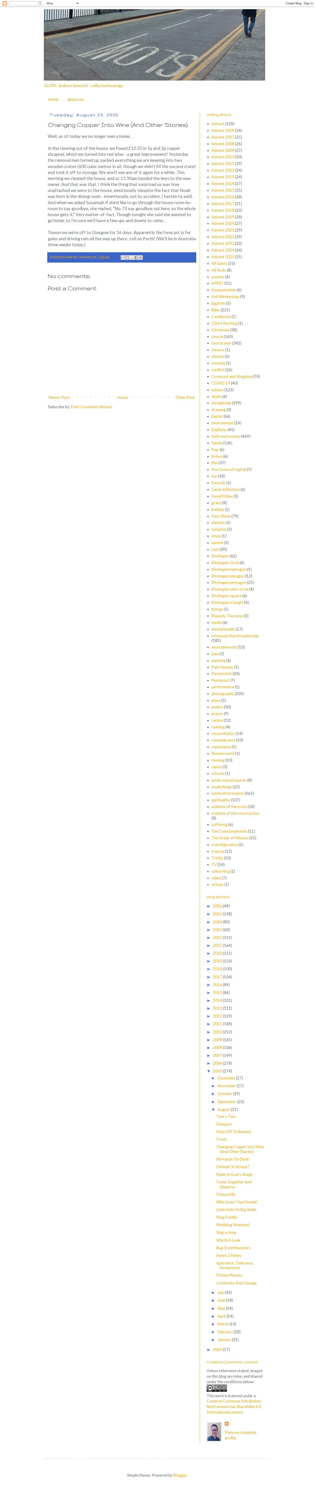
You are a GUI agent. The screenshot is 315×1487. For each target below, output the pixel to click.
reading (218, 727)
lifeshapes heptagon (228, 569)
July (221, 1292)
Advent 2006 (222, 130)
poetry (217, 706)
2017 (218, 976)
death (216, 396)
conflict (218, 369)
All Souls (218, 270)
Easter (217, 416)
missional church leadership (235, 635)
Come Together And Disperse (234, 1184)
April (221, 1316)
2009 (218, 1039)
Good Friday (222, 496)
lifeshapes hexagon (227, 576)
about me (75, 99)
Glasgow (224, 1124)
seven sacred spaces (229, 780)
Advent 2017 (222, 203)
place (215, 700)
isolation (218, 529)
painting (218, 660)
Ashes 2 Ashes (228, 1255)
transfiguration (224, 844)
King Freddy (226, 1217)
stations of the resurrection (235, 813)
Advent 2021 (222, 230)
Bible (215, 309)
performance (222, 686)
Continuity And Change (236, 1283)
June (221, 1300)
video (216, 877)
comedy (218, 363)
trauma (217, 851)
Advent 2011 (222, 163)
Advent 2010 (222, 156)
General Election (225, 489)
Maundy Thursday (227, 615)
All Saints (219, 263)
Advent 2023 (222, 243)
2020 (218, 953)
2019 (218, 961)
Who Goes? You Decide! (237, 1202)
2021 (218, 945)
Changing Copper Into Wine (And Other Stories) (240, 1149)
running (218, 760)
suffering (219, 824)
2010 (218, 1031)
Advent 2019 (222, 216)
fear (215, 449)
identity (218, 522)
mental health (223, 629)
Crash (221, 1139)
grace (216, 502)
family (216, 443)
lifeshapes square (226, 595)
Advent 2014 (222, 183)
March (223, 1324)
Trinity (217, 857)
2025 (218, 913)
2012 (218, 1016)
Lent (215, 549)
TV (214, 864)
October (225, 1093)
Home (122, 397)
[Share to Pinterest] (140, 257)
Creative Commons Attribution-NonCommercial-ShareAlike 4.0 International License (234, 1407)
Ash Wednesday (225, 296)
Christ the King (224, 323)
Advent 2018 (222, 210)
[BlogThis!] (127, 257)
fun (214, 476)
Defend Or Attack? (232, 1166)
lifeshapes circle (225, 562)
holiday (217, 509)
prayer (217, 713)
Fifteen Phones (229, 1275)
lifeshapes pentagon (228, 582)
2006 (218, 1063)
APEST (217, 283)
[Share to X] (131, 257)
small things (221, 786)
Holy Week (221, 516)
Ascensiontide (223, 289)
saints (216, 766)
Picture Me (225, 1194)
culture (217, 389)
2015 (218, 992)
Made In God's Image (234, 1174)
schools (218, 773)
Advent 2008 (222, 143)
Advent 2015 (222, 190)
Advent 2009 (222, 150)
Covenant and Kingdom (231, 376)
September (227, 1101)
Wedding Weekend (232, 1224)
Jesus (216, 535)
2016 (218, 984)
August (224, 1109)
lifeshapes (220, 556)
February (225, 1331)
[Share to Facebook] (136, 257)
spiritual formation (227, 793)
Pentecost (220, 680)
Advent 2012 (222, 170)
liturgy (217, 609)
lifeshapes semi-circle (229, 589)
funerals (218, 482)
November (227, 1085)
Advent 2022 (222, 236)
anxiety (217, 276)
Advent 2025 (222, 256)
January (224, 1339)
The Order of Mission (230, 837)
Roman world (223, 753)
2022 (218, 937)
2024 (218, 921)
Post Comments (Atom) (91, 406)
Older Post (185, 397)
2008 (218, 1047)
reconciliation (223, 733)
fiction (217, 456)
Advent (217, 123)
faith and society (225, 436)
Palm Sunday (222, 667)
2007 (218, 1055)
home (53, 99)
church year (221, 343)
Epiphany (219, 429)
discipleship (221, 402)
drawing (218, 409)
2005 (218, 1071)
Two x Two (225, 1116)
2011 (218, 1023)
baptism (218, 303)
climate (217, 356)
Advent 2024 (222, 250)
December (226, 1077)
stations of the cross (229, 806)
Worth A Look (228, 1240)
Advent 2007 (222, 137)
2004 (218, 1349)
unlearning (220, 871)
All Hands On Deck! (233, 1159)
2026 (218, 906)
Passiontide (221, 673)
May (221, 1308)
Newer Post (59, 397)
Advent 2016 (222, 196)
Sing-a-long (226, 1232)
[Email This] (123, 257)
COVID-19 (220, 383)
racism (217, 720)
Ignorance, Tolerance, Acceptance (235, 1265)
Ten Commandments (229, 831)
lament (217, 542)
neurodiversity (224, 647)
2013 (218, 1008)
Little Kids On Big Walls (236, 1209)
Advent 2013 (222, 176)
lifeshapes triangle (227, 602)
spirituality (220, 799)
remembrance (223, 740)
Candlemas (221, 316)
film (214, 462)
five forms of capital (228, 469)
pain (215, 653)
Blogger (180, 1475)
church (217, 336)
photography (222, 693)
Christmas (220, 330)
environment (222, 422)
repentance (221, 746)
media (216, 622)
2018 (218, 968)
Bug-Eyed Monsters (233, 1247)
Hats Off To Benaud (233, 1131)
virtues (217, 884)
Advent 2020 (222, 223)
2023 (218, 929)
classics (218, 349)
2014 (218, 1000)
